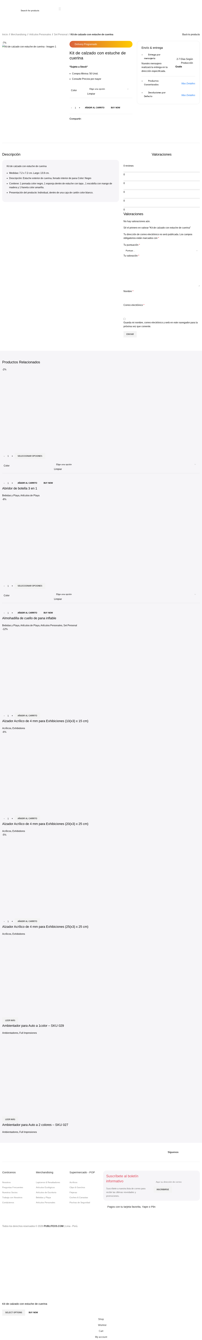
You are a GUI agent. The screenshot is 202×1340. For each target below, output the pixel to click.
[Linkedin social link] (94, 119)
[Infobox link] (173, 10)
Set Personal (61, 34)
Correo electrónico (133, 305)
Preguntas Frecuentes (12, 1187)
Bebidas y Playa (43, 1197)
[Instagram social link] (187, 1152)
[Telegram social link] (97, 119)
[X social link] (87, 119)
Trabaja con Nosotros (12, 1197)
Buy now (115, 108)
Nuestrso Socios (9, 1192)
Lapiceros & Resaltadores (48, 1182)
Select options (13, 1312)
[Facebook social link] (83, 119)
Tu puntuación (131, 245)
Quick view (14, 914)
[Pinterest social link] (90, 119)
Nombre (128, 291)
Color (74, 90)
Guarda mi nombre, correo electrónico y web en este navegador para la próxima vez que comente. (160, 324)
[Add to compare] (6, 914)
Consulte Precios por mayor (86, 79)
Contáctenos (8, 1202)
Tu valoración (131, 255)
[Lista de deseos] (22, 914)
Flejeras (73, 1192)
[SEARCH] (60, 8)
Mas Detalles (188, 83)
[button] (27, 921)
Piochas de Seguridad (80, 1202)
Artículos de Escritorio (46, 1192)
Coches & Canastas (79, 1197)
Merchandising (18, 34)
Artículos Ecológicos (45, 1187)
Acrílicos (73, 1182)
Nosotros (6, 1182)
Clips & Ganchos (77, 1187)
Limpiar (91, 93)
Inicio (5, 34)
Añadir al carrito (94, 108)
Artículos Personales (40, 34)
